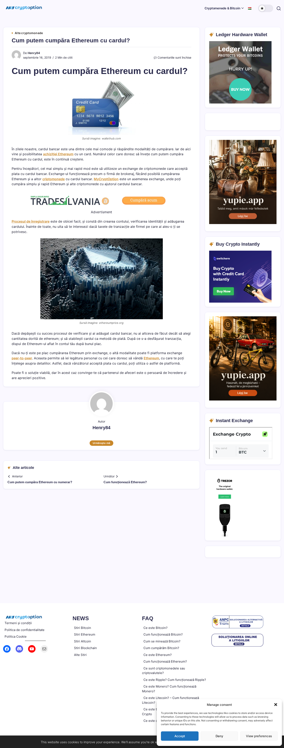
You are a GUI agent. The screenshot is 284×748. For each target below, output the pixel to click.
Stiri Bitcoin (82, 628)
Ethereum (151, 358)
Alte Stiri (80, 655)
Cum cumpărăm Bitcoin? (161, 648)
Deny (219, 736)
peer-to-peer (22, 358)
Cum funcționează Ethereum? (125, 482)
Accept (179, 736)
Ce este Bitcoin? (155, 628)
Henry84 (34, 53)
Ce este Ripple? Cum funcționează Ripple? (174, 680)
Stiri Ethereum (84, 634)
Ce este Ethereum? (157, 655)
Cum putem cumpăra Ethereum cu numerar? (39, 482)
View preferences (259, 736)
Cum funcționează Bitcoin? (163, 634)
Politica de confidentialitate (24, 630)
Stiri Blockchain (85, 648)
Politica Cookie (16, 636)
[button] (276, 704)
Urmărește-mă (101, 443)
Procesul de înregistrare (30, 221)
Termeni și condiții (18, 623)
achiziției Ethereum (58, 154)
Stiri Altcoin (82, 641)
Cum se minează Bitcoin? (161, 641)
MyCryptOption (106, 179)
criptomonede (53, 179)
